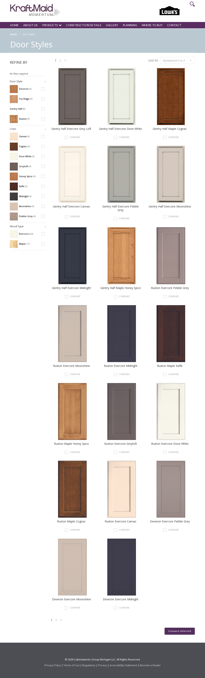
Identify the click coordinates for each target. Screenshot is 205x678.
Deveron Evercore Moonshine (71, 599)
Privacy (102, 665)
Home (13, 34)
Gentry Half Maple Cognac (170, 129)
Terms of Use (71, 665)
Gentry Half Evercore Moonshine (170, 206)
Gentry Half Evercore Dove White (120, 129)
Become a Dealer (150, 665)
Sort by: (153, 60)
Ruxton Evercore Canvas (120, 521)
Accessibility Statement (123, 665)
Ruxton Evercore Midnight (120, 366)
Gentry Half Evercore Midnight (71, 288)
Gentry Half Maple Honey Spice (120, 288)
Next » (65, 61)
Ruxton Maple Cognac (71, 521)
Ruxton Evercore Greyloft (120, 444)
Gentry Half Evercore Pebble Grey (120, 208)
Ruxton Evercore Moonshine (71, 366)
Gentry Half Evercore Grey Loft (71, 129)
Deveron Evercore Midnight (120, 599)
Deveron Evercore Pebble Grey (170, 521)
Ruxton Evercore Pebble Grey (170, 288)
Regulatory (88, 665)
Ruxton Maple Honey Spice (71, 444)
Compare (75, 137)
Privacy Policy (52, 665)
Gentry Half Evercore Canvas (71, 206)
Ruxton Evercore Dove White (170, 444)
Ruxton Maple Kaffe (170, 366)
